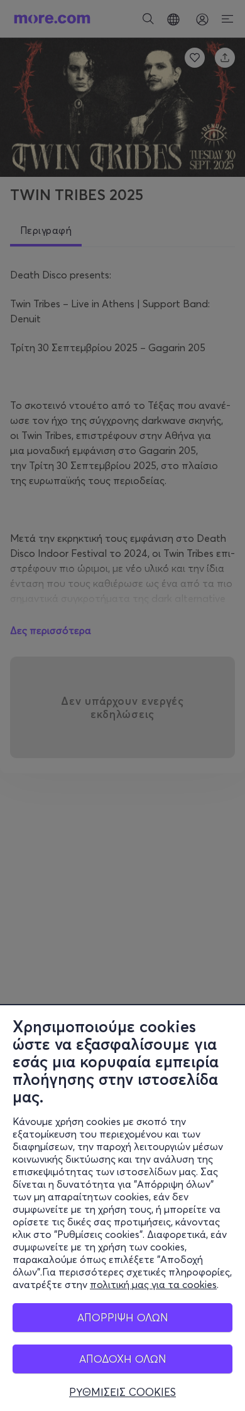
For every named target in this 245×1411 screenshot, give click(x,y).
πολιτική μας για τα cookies (153, 1284)
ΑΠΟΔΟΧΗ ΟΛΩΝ (122, 1358)
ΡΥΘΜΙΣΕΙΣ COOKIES (122, 1392)
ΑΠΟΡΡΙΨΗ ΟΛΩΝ (122, 1317)
